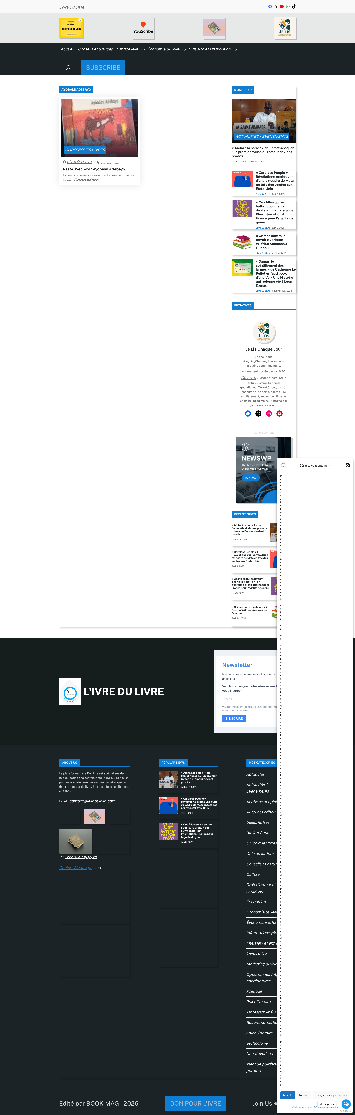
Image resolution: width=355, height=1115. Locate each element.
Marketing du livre (262, 964)
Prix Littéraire (258, 1001)
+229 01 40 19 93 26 (81, 856)
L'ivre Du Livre (123, 691)
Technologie (257, 1043)
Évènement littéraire (264, 922)
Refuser (304, 1095)
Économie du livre (262, 912)
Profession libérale (262, 1012)
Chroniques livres (85, 150)
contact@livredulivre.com (92, 801)
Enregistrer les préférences (331, 1095)
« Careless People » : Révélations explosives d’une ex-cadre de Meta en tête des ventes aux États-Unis (275, 180)
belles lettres (257, 822)
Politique (254, 991)
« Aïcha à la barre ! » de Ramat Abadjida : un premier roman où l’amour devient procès (263, 152)
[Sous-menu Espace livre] (143, 49)
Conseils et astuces (263, 864)
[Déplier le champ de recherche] (68, 67)
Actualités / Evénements (261, 136)
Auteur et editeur (261, 812)
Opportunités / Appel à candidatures (266, 977)
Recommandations (263, 1022)
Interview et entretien (265, 943)
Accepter (287, 1095)
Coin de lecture (259, 853)
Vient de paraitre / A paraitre (264, 1067)
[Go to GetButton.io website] (346, 1111)
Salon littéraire (259, 1032)
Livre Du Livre (79, 161)
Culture (252, 874)
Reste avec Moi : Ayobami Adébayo (94, 169)
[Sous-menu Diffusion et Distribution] (235, 49)
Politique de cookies (302, 1107)
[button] (347, 465)
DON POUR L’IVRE (195, 1103)
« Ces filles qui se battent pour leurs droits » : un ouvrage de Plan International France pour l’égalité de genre (274, 212)
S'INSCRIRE (234, 718)
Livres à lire (256, 953)
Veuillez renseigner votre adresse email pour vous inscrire (253, 688)
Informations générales (267, 932)
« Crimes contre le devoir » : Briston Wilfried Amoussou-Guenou (272, 242)
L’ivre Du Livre (71, 7)
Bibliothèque (257, 832)
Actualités (255, 774)
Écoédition (256, 901)
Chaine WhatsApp (75, 867)
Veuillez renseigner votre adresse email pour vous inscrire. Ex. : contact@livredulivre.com (254, 709)
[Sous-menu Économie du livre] (184, 49)
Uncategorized (259, 1053)
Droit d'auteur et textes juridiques (267, 888)
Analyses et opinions (264, 801)
